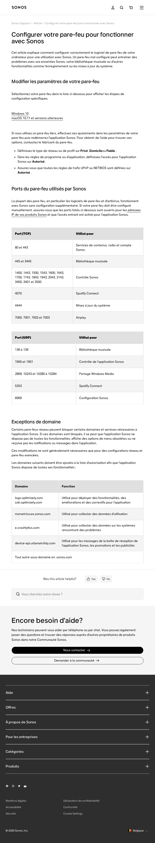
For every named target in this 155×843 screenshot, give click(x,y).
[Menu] (141, 7)
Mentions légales (16, 800)
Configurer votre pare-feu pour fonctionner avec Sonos (79, 23)
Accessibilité (13, 807)
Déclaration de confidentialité (81, 800)
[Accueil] (19, 7)
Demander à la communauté (74, 660)
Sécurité (11, 813)
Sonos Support (21, 23)
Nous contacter (74, 650)
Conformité (70, 807)
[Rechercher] (121, 7)
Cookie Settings (73, 813)
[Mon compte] (112, 7)
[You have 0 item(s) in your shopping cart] (131, 7)
